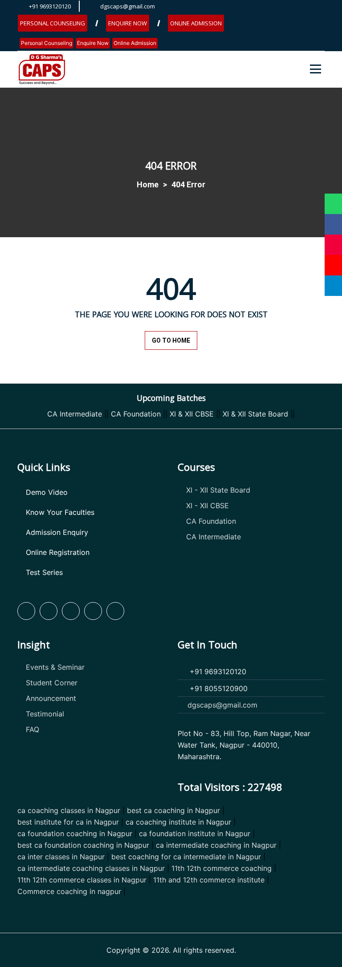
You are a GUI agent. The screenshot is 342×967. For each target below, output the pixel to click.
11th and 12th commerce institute (209, 879)
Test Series (44, 572)
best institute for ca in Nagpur (68, 821)
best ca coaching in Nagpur (173, 810)
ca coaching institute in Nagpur (178, 821)
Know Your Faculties (60, 512)
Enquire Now (127, 23)
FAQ (32, 729)
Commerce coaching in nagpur (69, 891)
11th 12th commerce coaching (221, 868)
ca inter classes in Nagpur (61, 856)
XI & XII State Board (255, 413)
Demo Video (47, 492)
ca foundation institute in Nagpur (194, 833)
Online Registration (58, 552)
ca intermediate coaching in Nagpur (216, 845)
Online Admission (196, 23)
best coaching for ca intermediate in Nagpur (186, 856)
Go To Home (171, 340)
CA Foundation (136, 413)
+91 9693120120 (50, 6)
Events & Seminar (55, 667)
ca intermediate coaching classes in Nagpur (91, 868)
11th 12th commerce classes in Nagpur (82, 879)
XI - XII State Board (218, 490)
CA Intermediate (74, 413)
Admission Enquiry (57, 532)
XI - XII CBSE (207, 505)
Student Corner (51, 682)
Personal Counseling (52, 23)
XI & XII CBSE (192, 413)
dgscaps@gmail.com (127, 6)
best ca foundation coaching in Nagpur (83, 845)
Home (148, 184)
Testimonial (45, 713)
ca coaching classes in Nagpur (68, 810)
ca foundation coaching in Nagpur (74, 833)
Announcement (51, 698)
